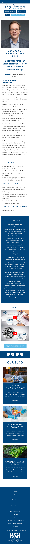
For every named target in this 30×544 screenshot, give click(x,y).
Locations (15, 509)
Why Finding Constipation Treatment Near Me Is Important (15, 387)
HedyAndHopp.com (17, 541)
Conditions (15, 500)
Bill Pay (7, 14)
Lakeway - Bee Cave (19, 74)
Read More (15, 400)
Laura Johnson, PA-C (8, 210)
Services (15, 503)
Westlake (15, 76)
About (15, 494)
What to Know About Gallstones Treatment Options (15, 426)
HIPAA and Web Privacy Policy (15, 520)
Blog (15, 517)
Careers (15, 497)
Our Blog (15, 362)
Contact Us (15, 514)
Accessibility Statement (15, 523)
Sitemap (15, 526)
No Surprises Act (15, 511)
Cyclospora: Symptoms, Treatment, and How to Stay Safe (15, 462)
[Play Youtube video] (15, 318)
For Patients (15, 506)
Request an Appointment (18, 14)
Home (15, 491)
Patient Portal (21, 11)
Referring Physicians (10, 11)
